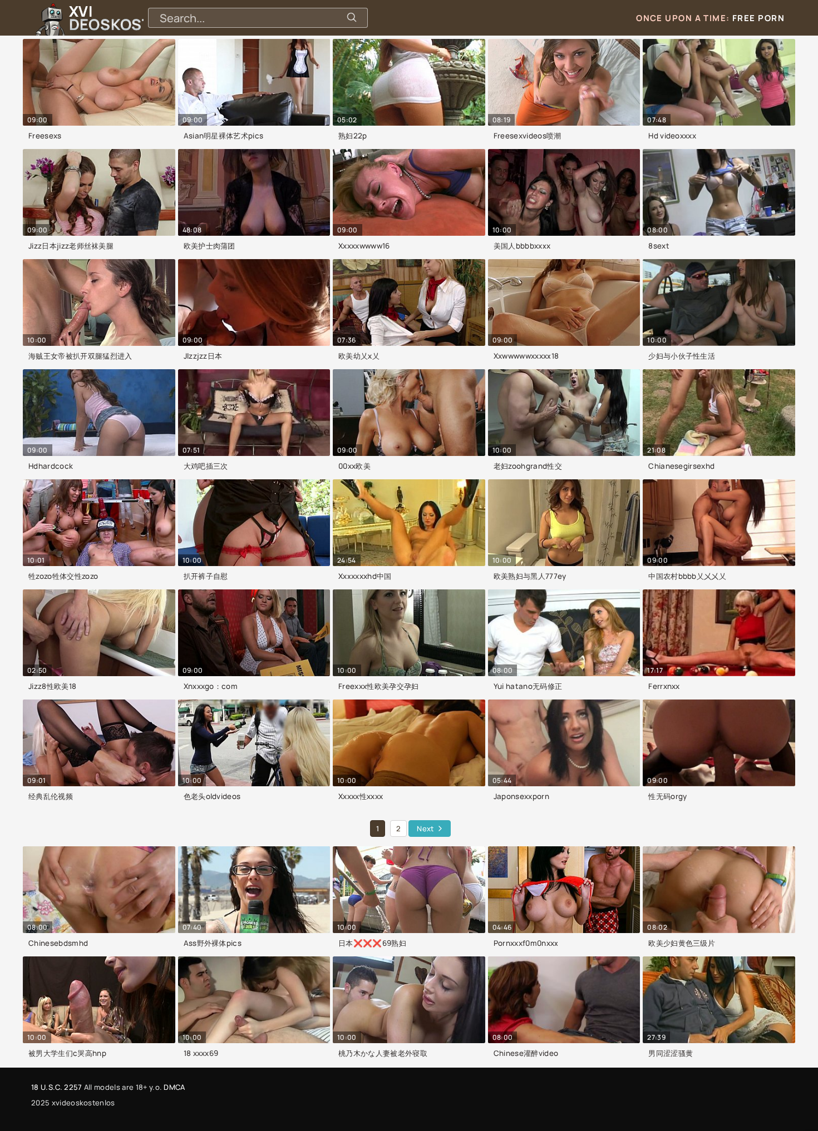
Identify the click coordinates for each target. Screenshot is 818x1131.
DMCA (174, 1087)
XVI (135, 17)
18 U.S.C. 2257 (56, 1087)
